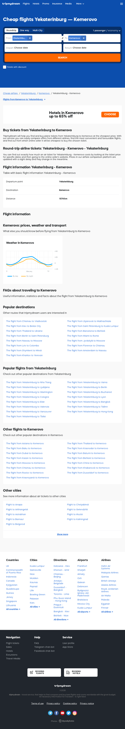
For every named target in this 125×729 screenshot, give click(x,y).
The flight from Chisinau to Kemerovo (25, 468)
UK (7, 566)
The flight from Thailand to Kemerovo (86, 443)
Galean (81, 582)
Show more (62, 534)
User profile (68, 643)
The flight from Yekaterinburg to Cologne (27, 397)
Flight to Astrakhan (16, 514)
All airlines (106, 612)
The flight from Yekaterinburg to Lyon (86, 397)
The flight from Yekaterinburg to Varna (87, 382)
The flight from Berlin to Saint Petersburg (27, 336)
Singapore (11, 601)
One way (24, 30)
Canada (10, 581)
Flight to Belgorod (15, 524)
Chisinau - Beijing (59, 575)
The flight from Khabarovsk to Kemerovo (88, 468)
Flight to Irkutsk (75, 514)
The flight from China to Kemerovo (85, 463)
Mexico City (83, 604)
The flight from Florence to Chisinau (86, 346)
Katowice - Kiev (62, 566)
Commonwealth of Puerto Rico (14, 571)
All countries (12, 609)
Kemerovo (44, 93)
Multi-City (38, 30)
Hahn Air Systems (105, 567)
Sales (9, 647)
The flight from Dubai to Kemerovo (24, 453)
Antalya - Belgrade (58, 582)
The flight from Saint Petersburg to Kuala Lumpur (92, 326)
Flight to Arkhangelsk (17, 509)
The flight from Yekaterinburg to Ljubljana (28, 387)
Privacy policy (53, 703)
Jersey (9, 597)
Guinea (10, 593)
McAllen (34, 578)
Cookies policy (70, 703)
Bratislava (82, 600)
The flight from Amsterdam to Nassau (87, 350)
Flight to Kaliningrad (77, 519)
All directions (60, 619)
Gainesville (35, 570)
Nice (32, 574)
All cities (34, 607)
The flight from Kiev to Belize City (23, 326)
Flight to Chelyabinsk (78, 505)
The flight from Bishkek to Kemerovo (86, 458)
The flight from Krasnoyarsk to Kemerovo (27, 478)
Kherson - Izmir (61, 570)
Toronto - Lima (61, 594)
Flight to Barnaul (14, 519)
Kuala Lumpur (37, 566)
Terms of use (37, 703)
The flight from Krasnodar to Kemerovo (87, 448)
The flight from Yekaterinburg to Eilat (25, 402)
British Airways (108, 581)
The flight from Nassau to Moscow (24, 341)
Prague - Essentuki (59, 606)
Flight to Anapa (14, 505)
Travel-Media (13, 659)
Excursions (11, 655)
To (66, 38)
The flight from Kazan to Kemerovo (24, 458)
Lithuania (11, 605)
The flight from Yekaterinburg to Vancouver (29, 412)
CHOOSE (110, 114)
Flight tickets (12, 643)
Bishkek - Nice (61, 616)
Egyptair (105, 604)
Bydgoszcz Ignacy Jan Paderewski (83, 593)
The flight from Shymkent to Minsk (24, 350)
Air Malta (106, 596)
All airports (83, 612)
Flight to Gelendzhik (77, 509)
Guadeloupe (12, 589)
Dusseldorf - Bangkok (60, 588)
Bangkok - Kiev (61, 611)
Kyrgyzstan (11, 585)
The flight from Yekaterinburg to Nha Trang (28, 382)
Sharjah (81, 570)
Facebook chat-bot (44, 651)
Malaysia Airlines (109, 573)
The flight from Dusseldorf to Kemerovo (88, 473)
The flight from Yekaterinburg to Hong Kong (90, 412)
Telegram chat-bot (44, 647)
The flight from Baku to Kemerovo (24, 448)
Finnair (104, 608)
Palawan (34, 599)
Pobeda (105, 600)
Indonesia (11, 577)
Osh (79, 578)
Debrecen (82, 586)
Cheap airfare (10, 93)
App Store (67, 647)
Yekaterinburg (28, 93)
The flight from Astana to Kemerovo (25, 443)
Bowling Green (37, 594)
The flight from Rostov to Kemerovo (25, 473)
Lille (32, 590)
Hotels (9, 651)
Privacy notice (87, 703)
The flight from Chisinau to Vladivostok (26, 321)
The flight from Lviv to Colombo (22, 346)
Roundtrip (11, 30)
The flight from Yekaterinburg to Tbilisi (26, 416)
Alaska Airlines (108, 585)
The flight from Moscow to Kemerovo (25, 463)
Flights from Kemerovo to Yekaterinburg (23, 99)
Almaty (81, 574)
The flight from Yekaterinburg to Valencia (27, 407)
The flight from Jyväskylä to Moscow (86, 341)
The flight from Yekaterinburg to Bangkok (88, 402)
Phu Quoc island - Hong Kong (62, 599)
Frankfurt (82, 566)
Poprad (33, 586)
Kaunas (34, 582)
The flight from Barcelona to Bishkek (86, 331)
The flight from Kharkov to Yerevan (24, 355)
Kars (32, 603)
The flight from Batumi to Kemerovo (86, 453)
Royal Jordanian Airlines (109, 590)
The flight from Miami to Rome (83, 336)
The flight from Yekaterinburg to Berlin (87, 387)
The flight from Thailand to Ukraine (24, 331)
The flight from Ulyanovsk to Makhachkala (89, 321)
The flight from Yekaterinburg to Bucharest (89, 392)
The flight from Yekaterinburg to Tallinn (87, 407)
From (9, 38)
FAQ (36, 643)
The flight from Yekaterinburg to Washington (29, 392)
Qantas (105, 577)
